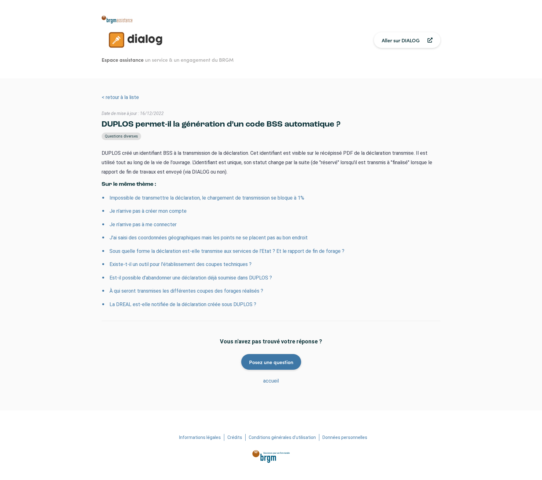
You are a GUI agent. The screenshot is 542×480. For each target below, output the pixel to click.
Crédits (234, 437)
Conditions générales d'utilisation (282, 437)
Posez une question (271, 361)
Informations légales (200, 437)
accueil (271, 381)
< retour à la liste (120, 97)
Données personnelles (344, 437)
